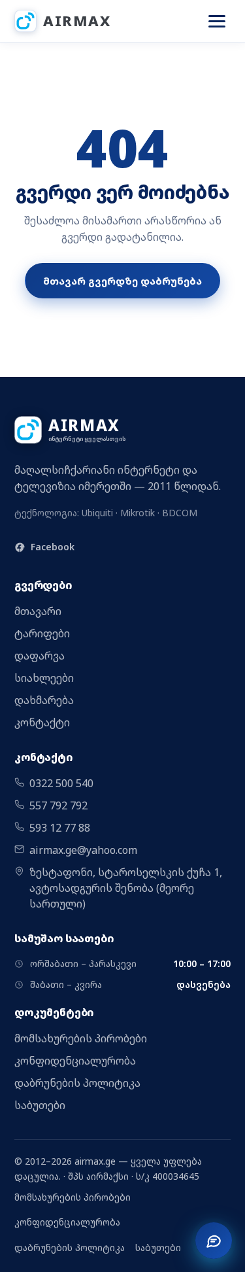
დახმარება (44, 700)
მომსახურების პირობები (80, 1038)
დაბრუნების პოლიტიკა (77, 1083)
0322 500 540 (61, 783)
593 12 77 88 (59, 828)
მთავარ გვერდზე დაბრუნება (122, 280)
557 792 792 (58, 805)
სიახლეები (44, 678)
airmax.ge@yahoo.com (83, 850)
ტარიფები (42, 633)
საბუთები (39, 1105)
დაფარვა (39, 655)
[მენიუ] (217, 21)
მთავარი (37, 611)
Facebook (52, 546)
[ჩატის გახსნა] (213, 1240)
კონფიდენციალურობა (75, 1060)
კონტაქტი (42, 722)
